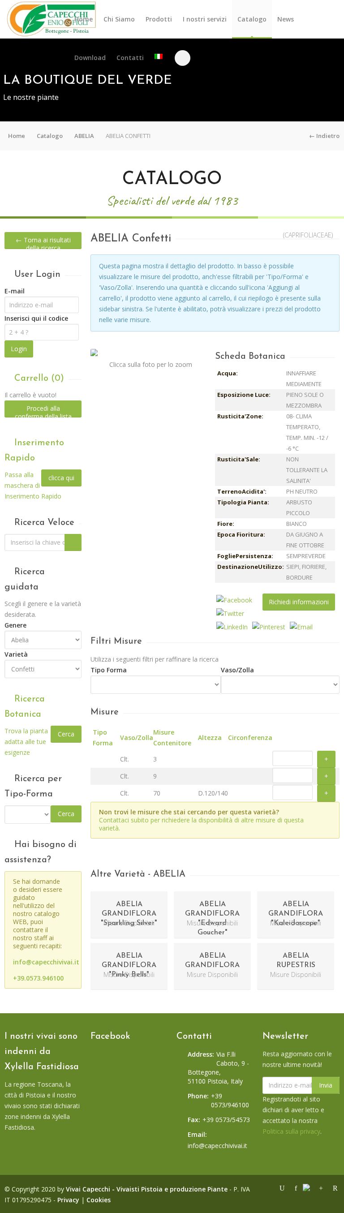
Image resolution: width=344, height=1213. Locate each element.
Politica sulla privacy (291, 1131)
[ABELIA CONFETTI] (150, 352)
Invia (325, 1085)
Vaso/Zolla (136, 737)
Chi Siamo (119, 19)
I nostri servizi (205, 19)
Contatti (130, 57)
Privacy (68, 1200)
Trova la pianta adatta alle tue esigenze (26, 742)
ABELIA (84, 136)
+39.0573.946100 (38, 978)
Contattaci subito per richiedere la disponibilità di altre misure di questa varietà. (201, 824)
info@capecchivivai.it (46, 962)
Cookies (98, 1200)
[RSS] (334, 1187)
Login (19, 348)
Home (83, 19)
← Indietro (324, 136)
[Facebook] (297, 1187)
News (285, 19)
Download (90, 57)
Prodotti (159, 19)
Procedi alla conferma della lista (43, 410)
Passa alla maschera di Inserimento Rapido (32, 485)
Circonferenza (250, 737)
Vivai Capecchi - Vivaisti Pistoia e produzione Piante (147, 1189)
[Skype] (309, 1187)
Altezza (210, 737)
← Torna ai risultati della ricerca (43, 242)
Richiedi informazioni (299, 602)
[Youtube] (283, 1187)
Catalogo (252, 19)
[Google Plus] (322, 1187)
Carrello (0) (38, 378)
